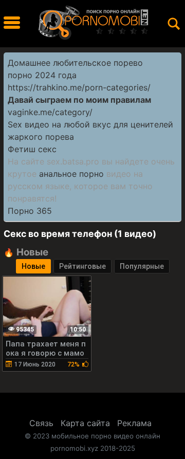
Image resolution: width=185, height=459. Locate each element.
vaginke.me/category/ (50, 112)
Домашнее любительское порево (75, 63)
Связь (41, 423)
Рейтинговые (82, 266)
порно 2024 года (42, 75)
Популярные (142, 266)
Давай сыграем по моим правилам (79, 100)
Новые (33, 266)
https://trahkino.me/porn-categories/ (79, 87)
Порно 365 (30, 211)
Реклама (134, 423)
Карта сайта (85, 423)
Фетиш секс (32, 149)
